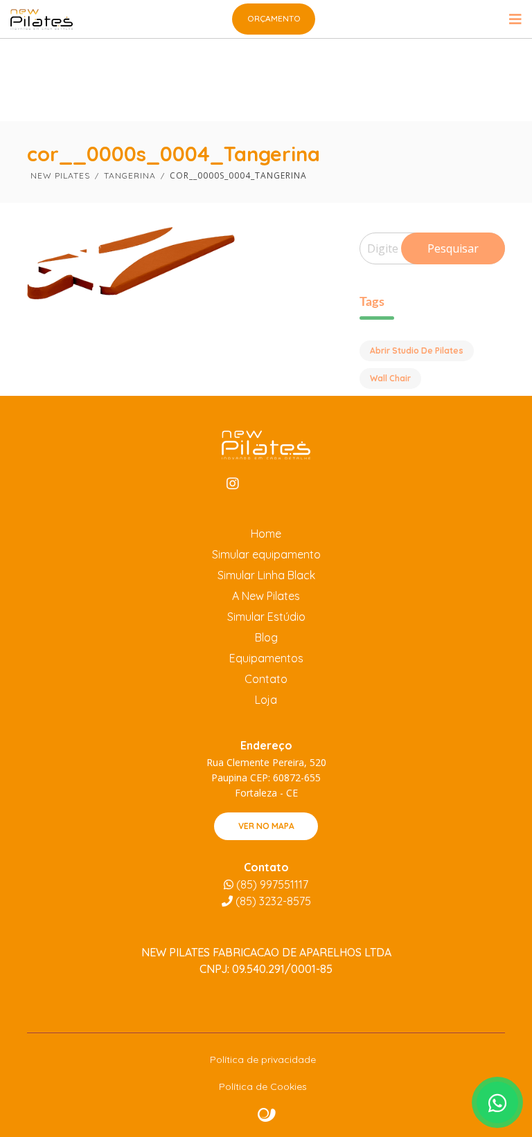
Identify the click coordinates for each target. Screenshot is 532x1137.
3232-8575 (273, 901)
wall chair (390, 378)
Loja (266, 700)
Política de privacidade (263, 1059)
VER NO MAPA (266, 826)
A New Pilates (266, 596)
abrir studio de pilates (416, 350)
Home (266, 533)
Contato (266, 679)
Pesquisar (453, 248)
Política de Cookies (263, 1086)
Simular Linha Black (266, 575)
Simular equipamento (266, 554)
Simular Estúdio (266, 617)
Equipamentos (266, 658)
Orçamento (274, 18)
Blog (266, 637)
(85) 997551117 (270, 884)
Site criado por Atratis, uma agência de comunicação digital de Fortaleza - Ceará (267, 1115)
